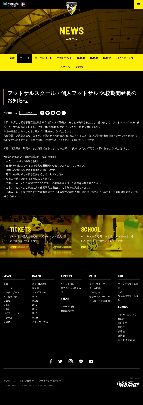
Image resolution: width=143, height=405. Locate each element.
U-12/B (107, 58)
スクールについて (127, 314)
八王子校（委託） (127, 339)
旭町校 (121, 327)
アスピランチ (64, 58)
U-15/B (94, 58)
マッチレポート (43, 58)
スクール (65, 66)
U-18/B (81, 58)
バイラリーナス (124, 58)
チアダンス (9, 380)
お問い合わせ (27, 380)
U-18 (34, 296)
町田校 (121, 319)
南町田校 (122, 323)
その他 (79, 66)
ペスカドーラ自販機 (99, 300)
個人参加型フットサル (128, 298)
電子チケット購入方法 (71, 290)
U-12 (34, 313)
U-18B (35, 300)
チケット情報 (67, 284)
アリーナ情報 (67, 306)
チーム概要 (95, 288)
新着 (12, 58)
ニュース (25, 58)
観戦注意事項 (67, 310)
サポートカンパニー (99, 296)
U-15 (34, 305)
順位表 (35, 288)
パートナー (95, 292)
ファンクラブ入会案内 (128, 286)
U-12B (35, 317)
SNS (120, 292)
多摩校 (121, 331)
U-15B (35, 309)
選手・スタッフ (97, 284)
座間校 (121, 335)
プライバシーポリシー (50, 380)
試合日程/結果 (39, 284)
